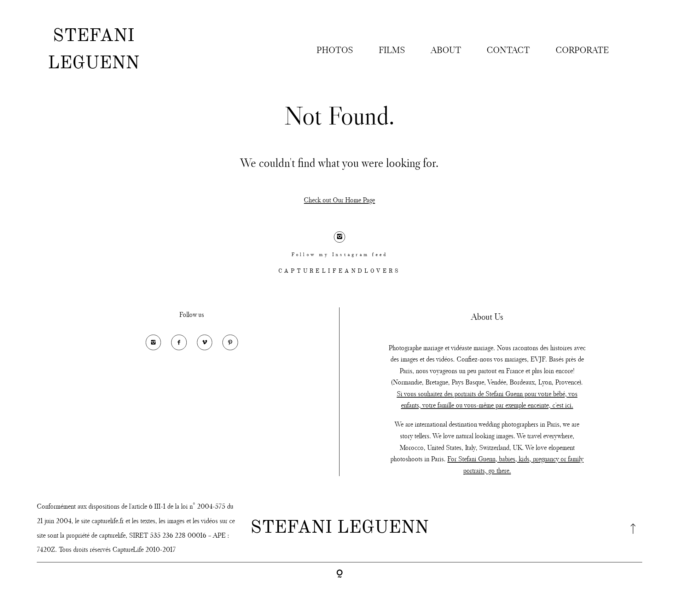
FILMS (392, 50)
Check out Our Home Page (339, 199)
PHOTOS (335, 50)
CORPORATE (582, 50)
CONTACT (508, 50)
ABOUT (446, 50)
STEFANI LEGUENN (93, 49)
